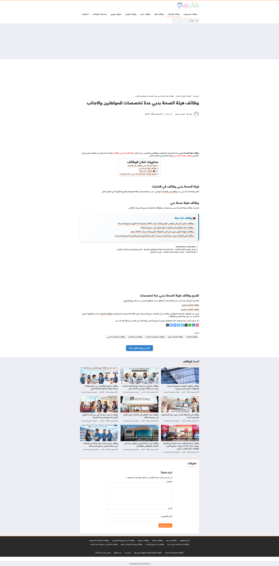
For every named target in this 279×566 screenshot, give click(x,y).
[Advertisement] (139, 41)
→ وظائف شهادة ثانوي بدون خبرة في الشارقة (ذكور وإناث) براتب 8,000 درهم (163, 231)
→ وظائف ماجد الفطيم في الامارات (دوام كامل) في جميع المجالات (168, 227)
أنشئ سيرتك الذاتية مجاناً (139, 348)
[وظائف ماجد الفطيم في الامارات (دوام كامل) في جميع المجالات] (139, 409)
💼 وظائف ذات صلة (147, 171)
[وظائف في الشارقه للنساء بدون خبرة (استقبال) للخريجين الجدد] (180, 409)
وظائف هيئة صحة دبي (147, 168)
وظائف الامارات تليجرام (190, 309)
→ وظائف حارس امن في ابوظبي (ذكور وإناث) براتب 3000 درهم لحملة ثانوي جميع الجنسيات (157, 223)
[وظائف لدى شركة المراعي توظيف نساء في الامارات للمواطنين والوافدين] (139, 439)
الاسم (170, 508)
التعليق (169, 481)
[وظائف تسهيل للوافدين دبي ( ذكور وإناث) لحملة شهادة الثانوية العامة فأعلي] (99, 380)
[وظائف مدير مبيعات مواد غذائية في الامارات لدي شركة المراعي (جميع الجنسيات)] (99, 439)
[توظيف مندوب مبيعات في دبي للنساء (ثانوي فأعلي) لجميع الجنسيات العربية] (99, 409)
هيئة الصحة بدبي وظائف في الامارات (142, 165)
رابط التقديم (128, 300)
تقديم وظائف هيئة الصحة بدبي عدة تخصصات (138, 174)
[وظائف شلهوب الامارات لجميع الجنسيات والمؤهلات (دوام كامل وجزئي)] (180, 380)
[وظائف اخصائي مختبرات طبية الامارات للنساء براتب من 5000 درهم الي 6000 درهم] (139, 380)
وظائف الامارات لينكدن (190, 305)
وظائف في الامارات (169, 191)
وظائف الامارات (106, 314)
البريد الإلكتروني (166, 516)
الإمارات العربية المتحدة (183, 96)
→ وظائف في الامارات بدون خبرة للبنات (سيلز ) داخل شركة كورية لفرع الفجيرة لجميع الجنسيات (155, 235)
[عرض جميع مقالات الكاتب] (196, 114)
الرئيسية (196, 96)
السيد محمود (180, 114)
